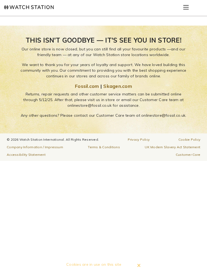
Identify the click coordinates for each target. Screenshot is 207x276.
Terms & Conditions (104, 147)
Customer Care (188, 155)
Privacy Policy (139, 139)
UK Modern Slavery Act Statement (172, 147)
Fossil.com (87, 86)
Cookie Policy (189, 139)
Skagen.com (117, 86)
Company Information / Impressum (35, 147)
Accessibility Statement (26, 155)
